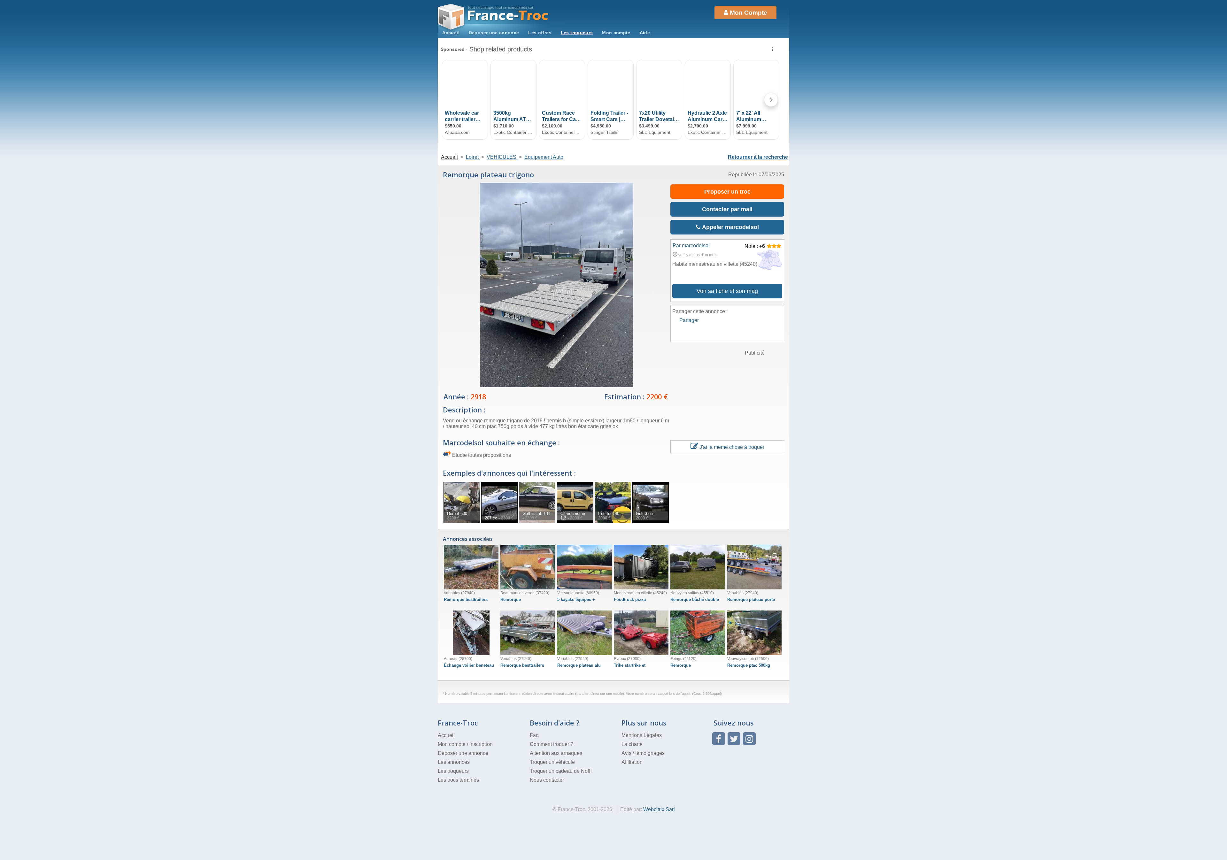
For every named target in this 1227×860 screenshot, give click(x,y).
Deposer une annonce (494, 32)
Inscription (481, 744)
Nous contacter (547, 780)
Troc (508, 15)
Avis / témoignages (643, 753)
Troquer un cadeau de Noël (561, 771)
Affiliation (632, 762)
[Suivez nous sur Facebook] (718, 738)
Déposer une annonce (463, 753)
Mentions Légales (641, 735)
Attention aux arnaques (556, 753)
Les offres (540, 32)
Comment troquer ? (551, 744)
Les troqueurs (577, 32)
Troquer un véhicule (552, 762)
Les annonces (454, 762)
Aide (645, 32)
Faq (534, 735)
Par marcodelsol (691, 245)
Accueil (450, 32)
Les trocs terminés (458, 780)
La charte (632, 744)
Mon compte (616, 32)
